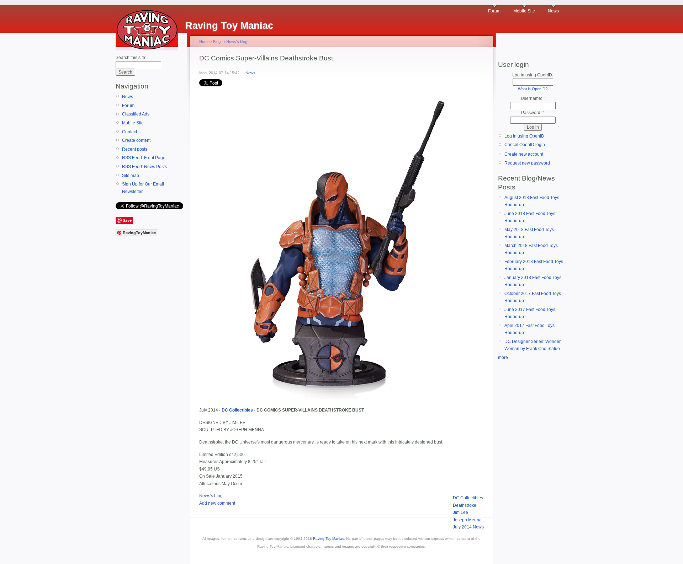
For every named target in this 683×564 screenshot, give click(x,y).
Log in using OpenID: (532, 74)
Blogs (218, 41)
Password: (532, 112)
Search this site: (131, 57)
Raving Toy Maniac (328, 539)
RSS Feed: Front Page (143, 157)
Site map (130, 175)
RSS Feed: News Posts (144, 166)
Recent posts (134, 149)
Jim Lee (460, 512)
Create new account (523, 154)
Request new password (527, 163)
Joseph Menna (467, 519)
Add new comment (217, 503)
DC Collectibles (468, 497)
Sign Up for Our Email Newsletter (143, 188)
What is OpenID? (532, 89)
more (503, 357)
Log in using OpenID (524, 136)
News (553, 11)
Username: (533, 98)
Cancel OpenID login (524, 144)
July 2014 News (468, 527)
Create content (136, 140)
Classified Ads (135, 114)
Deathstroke (464, 505)
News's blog (236, 41)
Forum (494, 11)
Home (204, 41)
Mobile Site (524, 11)
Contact (129, 131)
